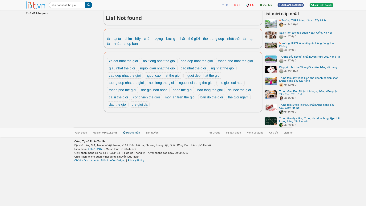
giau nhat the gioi (122, 68)
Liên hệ (288, 132)
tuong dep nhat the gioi (126, 83)
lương (170, 39)
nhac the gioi (182, 90)
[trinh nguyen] (281, 50)
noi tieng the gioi (161, 83)
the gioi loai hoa (230, 83)
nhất (117, 44)
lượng (158, 39)
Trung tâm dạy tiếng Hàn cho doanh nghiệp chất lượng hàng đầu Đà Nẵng (308, 79)
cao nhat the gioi (193, 68)
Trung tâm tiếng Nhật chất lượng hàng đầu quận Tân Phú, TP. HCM (308, 93)
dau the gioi (118, 104)
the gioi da (140, 104)
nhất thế (233, 39)
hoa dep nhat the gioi (197, 61)
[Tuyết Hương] (281, 24)
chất (147, 39)
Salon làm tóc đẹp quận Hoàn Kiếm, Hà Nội (305, 32)
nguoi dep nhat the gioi (202, 75)
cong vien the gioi (146, 97)
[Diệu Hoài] (281, 125)
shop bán (131, 44)
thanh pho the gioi (122, 90)
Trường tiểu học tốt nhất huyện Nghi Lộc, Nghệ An (309, 56)
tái (109, 44)
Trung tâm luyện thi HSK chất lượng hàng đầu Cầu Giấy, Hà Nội (307, 106)
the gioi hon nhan (154, 90)
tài (109, 39)
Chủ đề (273, 132)
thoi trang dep (213, 39)
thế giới (194, 39)
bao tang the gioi (210, 90)
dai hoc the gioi (239, 90)
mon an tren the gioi (180, 97)
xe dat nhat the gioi (123, 61)
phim (128, 39)
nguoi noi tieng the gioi (196, 83)
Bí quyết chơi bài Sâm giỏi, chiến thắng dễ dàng (308, 67)
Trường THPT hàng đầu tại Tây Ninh (302, 20)
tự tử (117, 39)
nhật (181, 39)
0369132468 (95, 148)
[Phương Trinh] (281, 36)
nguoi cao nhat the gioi (163, 75)
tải (244, 39)
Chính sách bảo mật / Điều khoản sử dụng (99, 160)
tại (251, 39)
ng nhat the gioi (222, 68)
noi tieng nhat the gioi (159, 61)
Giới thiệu (81, 132)
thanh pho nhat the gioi (235, 61)
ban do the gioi (211, 97)
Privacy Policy (136, 160)
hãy (138, 39)
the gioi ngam (238, 97)
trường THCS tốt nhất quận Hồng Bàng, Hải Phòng (306, 44)
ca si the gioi (118, 97)
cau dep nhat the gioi (125, 75)
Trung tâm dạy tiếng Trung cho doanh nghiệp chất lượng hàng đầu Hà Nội (309, 120)
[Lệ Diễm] (281, 111)
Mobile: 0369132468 (105, 132)
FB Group (214, 132)
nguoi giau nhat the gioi (158, 68)
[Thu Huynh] (281, 84)
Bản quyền (152, 132)
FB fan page (233, 132)
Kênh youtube (255, 132)
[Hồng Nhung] (281, 98)
